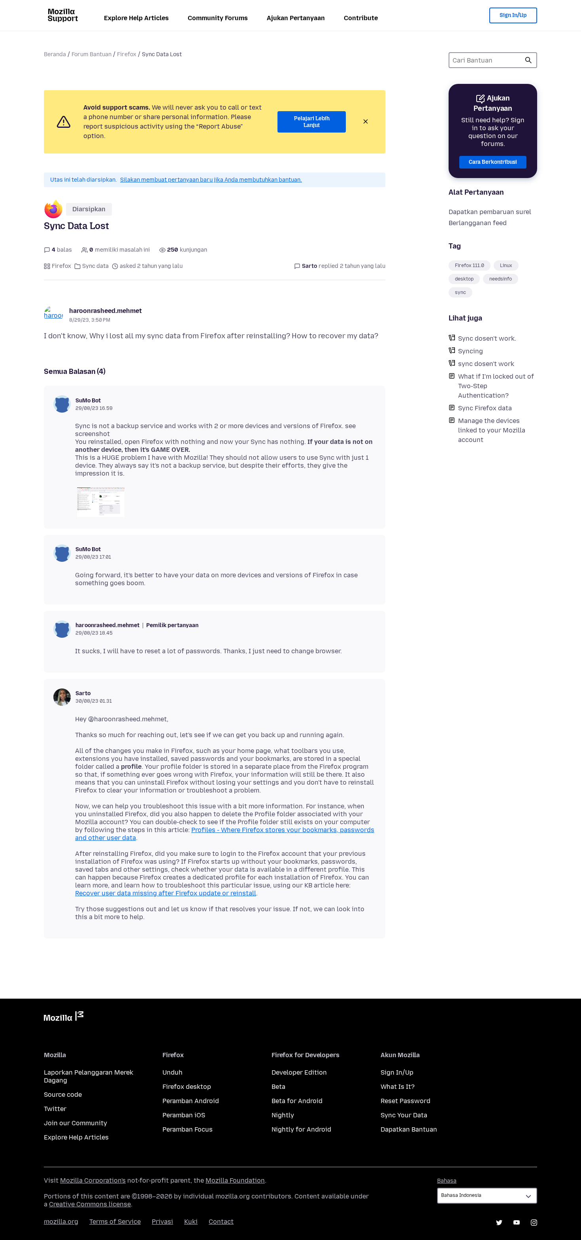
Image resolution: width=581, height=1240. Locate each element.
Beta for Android (297, 1101)
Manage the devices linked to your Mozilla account (491, 430)
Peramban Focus (187, 1129)
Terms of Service (115, 1221)
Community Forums (218, 18)
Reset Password (405, 1101)
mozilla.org (61, 1221)
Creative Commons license (90, 1204)
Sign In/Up (513, 15)
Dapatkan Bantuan (409, 1129)
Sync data (95, 266)
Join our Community (75, 1123)
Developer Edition (299, 1072)
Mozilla (63, 1017)
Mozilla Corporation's (93, 1180)
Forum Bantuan (91, 54)
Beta (278, 1086)
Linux (506, 265)
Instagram (534, 1222)
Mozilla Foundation (235, 1180)
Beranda (55, 54)
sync (460, 292)
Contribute (361, 18)
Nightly (283, 1115)
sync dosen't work (486, 364)
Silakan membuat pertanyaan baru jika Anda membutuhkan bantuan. (211, 179)
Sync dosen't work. (487, 338)
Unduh (172, 1072)
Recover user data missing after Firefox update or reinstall (165, 893)
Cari (528, 60)
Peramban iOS (183, 1115)
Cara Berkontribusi (493, 162)
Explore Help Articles (136, 18)
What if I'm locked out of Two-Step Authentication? (496, 386)
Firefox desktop (186, 1086)
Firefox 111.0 (469, 265)
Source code (63, 1094)
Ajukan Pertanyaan (296, 18)
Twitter (55, 1109)
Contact (221, 1221)
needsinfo (500, 279)
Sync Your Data (404, 1115)
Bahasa (446, 1180)
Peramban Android (190, 1101)
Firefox (126, 54)
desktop (464, 279)
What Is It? (398, 1086)
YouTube (516, 1222)
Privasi (162, 1221)
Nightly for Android (301, 1129)
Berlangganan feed (478, 223)
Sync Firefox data (485, 408)
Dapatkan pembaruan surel (490, 212)
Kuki (191, 1221)
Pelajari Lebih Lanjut (312, 122)
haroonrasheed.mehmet (105, 311)
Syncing (470, 351)
